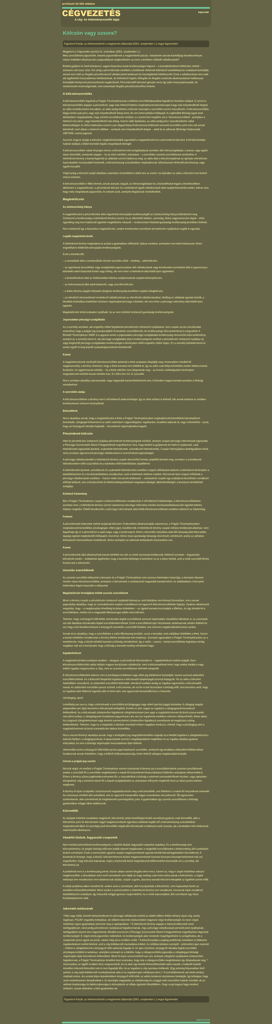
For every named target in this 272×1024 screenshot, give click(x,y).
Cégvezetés (91, 13)
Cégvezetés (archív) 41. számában (95, 51)
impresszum (203, 1019)
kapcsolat (203, 12)
